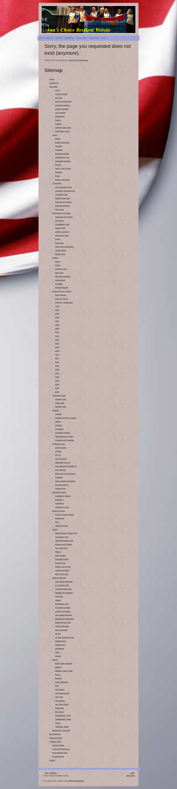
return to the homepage (78, 60)
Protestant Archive (62, 433)
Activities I (59, 500)
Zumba (58, 656)
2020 (57, 369)
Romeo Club (60, 563)
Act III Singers (61, 459)
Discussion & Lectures (61, 213)
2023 (57, 381)
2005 (57, 314)
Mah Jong (59, 273)
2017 (57, 358)
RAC (57, 522)
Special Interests (59, 578)
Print (46, 773)
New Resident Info (59, 753)
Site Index (53, 87)
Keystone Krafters (62, 105)
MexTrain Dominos (62, 276)
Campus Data (55, 742)
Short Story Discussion (64, 247)
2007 (57, 321)
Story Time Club (61, 574)
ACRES (58, 451)
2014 (57, 347)
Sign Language (61, 630)
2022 (57, 377)
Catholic (58, 414)
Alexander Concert (62, 463)
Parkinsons (59, 518)
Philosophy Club (61, 236)
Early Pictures (60, 295)
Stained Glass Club (63, 128)
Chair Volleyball (61, 682)
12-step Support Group (64, 637)
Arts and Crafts (61, 94)
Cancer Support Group (64, 515)
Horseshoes (60, 701)
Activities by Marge (63, 496)
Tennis (57, 723)
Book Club (59, 243)
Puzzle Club (60, 280)
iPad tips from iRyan (63, 202)
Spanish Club (60, 407)
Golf (56, 686)
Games (55, 258)
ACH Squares (60, 448)
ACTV (57, 90)
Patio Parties (60, 556)
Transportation (58, 757)
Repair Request (61, 288)
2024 (57, 384)
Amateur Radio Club (63, 589)
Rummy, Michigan (62, 180)
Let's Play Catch (61, 704)
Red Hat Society (61, 559)
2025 (57, 388)
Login (132, 773)
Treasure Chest (55, 738)
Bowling (58, 678)
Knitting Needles (62, 109)
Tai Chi (58, 634)
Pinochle (58, 172)
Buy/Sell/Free (55, 734)
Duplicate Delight (62, 154)
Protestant (59, 429)
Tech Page (59, 210)
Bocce (57, 675)
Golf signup (59, 690)
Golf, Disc (59, 697)
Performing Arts (58, 444)
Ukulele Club (60, 489)
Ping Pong (59, 712)
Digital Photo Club (62, 198)
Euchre (58, 165)
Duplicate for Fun (62, 157)
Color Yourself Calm (63, 102)
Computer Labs (61, 195)
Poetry (57, 239)
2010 (57, 332)
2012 (57, 340)
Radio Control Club (63, 623)
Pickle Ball (59, 708)
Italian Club (59, 403)
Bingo (57, 262)
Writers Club (60, 254)
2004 (57, 310)
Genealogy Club (61, 604)
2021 (57, 373)
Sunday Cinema (61, 485)
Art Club (58, 98)
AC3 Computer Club (63, 187)
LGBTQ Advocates (62, 611)
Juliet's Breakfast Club (64, 541)
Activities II (59, 503)
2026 (57, 392)
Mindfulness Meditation (64, 619)
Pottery (58, 120)
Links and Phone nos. (61, 749)
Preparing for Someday (64, 440)
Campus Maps (58, 745)
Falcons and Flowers (63, 544)
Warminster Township (61, 731)
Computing (56, 183)
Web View (130, 776)
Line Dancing (60, 470)
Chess (57, 265)
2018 (57, 362)
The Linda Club (61, 548)
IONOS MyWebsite (76, 781)
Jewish (58, 422)
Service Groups (58, 511)
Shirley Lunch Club (63, 567)
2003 (57, 306)
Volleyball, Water (62, 727)
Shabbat (58, 425)
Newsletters (60, 117)
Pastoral (55, 410)
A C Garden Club (62, 585)
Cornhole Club (61, 269)
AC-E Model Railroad (63, 582)
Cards (54, 135)
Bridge (57, 139)
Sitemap (53, 773)
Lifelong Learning (62, 232)
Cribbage (59, 150)
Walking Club (60, 641)
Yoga (57, 652)
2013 (57, 344)
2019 (57, 366)
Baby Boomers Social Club (66, 533)
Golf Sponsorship (62, 693)
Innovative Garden (62, 608)
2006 (57, 317)
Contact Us (54, 83)
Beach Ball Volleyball (63, 664)
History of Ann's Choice (61, 291)
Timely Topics (60, 250)
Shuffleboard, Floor (63, 716)
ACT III (58, 455)
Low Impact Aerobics (63, 615)
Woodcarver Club (62, 131)
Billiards (58, 667)
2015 (57, 351)
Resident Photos (59, 492)
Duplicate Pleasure (63, 161)
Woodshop (59, 649)
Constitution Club (62, 224)
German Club (60, 399)
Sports (55, 660)
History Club (60, 228)
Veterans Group (61, 526)
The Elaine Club (61, 537)
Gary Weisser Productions (66, 466)
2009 (57, 329)
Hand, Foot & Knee (63, 169)
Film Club (59, 597)
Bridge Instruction (62, 143)
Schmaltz (59, 477)
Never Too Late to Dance (65, 474)
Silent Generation (62, 570)
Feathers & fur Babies (64, 593)
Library (52, 760)
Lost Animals (60, 113)
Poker (57, 176)
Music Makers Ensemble (65, 481)
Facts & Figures (61, 299)
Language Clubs (59, 396)
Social (54, 530)
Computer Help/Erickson (65, 191)
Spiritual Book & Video (64, 437)
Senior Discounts (62, 626)
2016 (57, 355)
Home (51, 79)
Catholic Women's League (66, 418)
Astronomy (59, 221)
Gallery (58, 600)
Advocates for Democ (64, 217)
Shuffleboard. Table (63, 719)
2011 (57, 336)
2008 (57, 325)
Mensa (58, 552)
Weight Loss (60, 645)
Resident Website (62, 206)
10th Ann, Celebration (64, 303)
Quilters (58, 124)
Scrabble (58, 284)
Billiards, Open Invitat (64, 671)
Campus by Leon (62, 507)
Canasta (58, 146)
